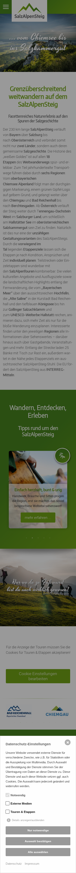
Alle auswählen (38, 852)
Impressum (32, 863)
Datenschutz (14, 863)
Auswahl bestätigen (38, 841)
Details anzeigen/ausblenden (28, 820)
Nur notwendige (38, 830)
